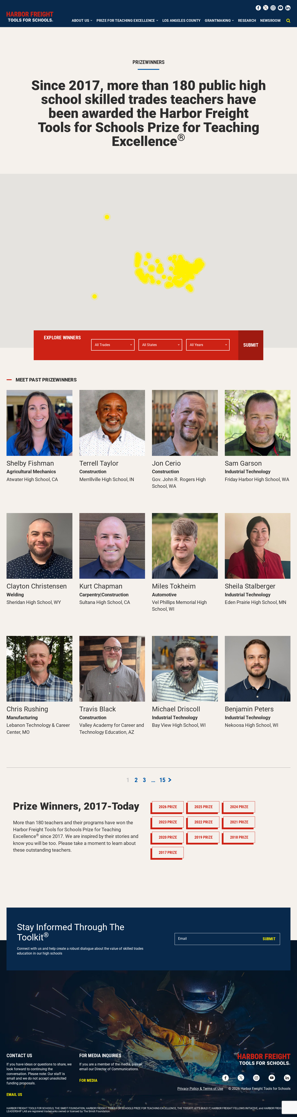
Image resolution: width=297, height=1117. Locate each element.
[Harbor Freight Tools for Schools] (30, 17)
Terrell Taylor (98, 463)
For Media (88, 1080)
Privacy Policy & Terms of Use (200, 1089)
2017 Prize (168, 852)
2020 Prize (168, 837)
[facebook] (258, 7)
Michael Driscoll (176, 709)
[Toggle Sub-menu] (91, 20)
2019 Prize (203, 837)
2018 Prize (239, 837)
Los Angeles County (181, 20)
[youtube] (280, 7)
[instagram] (273, 7)
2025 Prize (203, 806)
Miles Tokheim (174, 586)
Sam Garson (243, 463)
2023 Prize (168, 822)
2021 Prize (239, 822)
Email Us (14, 1094)
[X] (265, 7)
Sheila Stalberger (250, 586)
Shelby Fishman (30, 463)
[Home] (221, 1060)
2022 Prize (203, 822)
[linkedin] (287, 7)
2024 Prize (239, 806)
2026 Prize (168, 806)
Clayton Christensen (37, 586)
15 (161, 779)
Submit (251, 345)
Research (247, 20)
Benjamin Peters (249, 709)
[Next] (169, 778)
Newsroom (270, 20)
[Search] (288, 22)
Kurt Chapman (100, 586)
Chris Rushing (27, 709)
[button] (160, 271)
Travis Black (97, 709)
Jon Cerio (166, 463)
